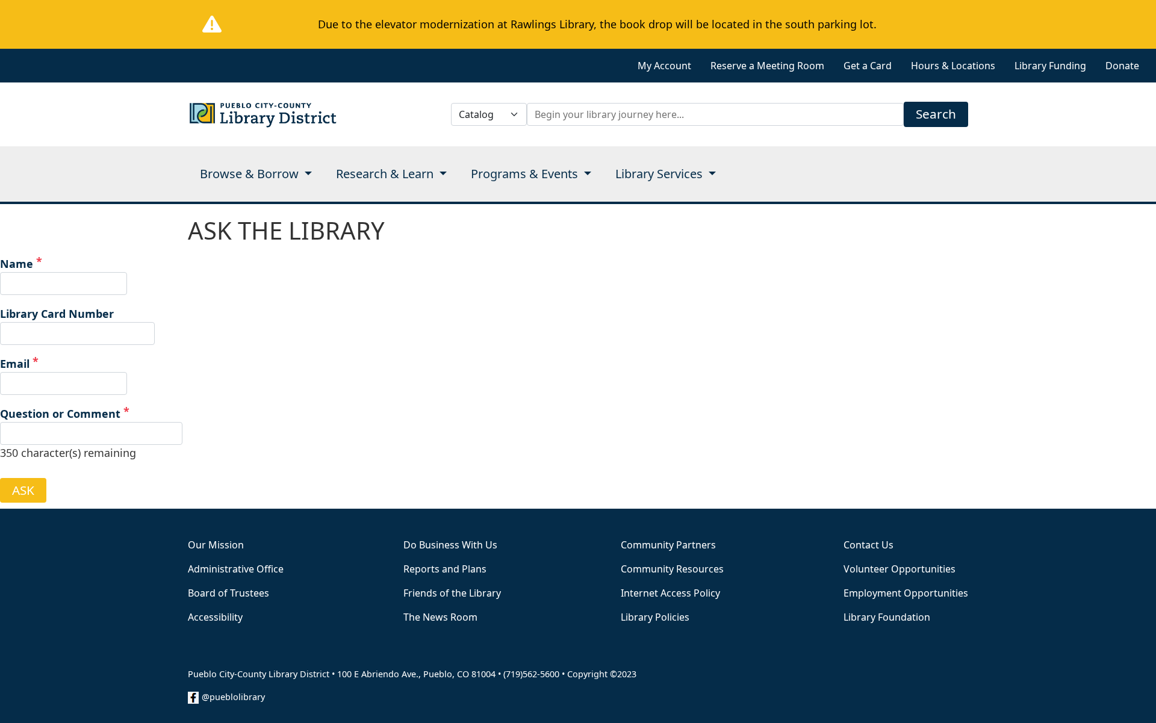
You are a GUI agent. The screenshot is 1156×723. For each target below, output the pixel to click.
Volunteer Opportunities (900, 569)
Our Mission (216, 544)
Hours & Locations (953, 65)
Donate (1122, 65)
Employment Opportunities (906, 593)
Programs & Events (526, 174)
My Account (664, 65)
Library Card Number (57, 313)
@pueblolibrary (233, 697)
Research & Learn (386, 174)
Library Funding (1050, 65)
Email (15, 363)
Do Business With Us (450, 544)
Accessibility (215, 617)
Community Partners (668, 544)
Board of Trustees (228, 593)
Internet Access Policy (670, 593)
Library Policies (655, 617)
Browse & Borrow (251, 174)
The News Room (440, 617)
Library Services (660, 174)
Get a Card (868, 65)
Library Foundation (887, 617)
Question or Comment (60, 413)
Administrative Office (236, 569)
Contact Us (868, 544)
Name (16, 263)
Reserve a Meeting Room (767, 65)
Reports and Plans (444, 569)
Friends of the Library (452, 593)
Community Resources (672, 569)
